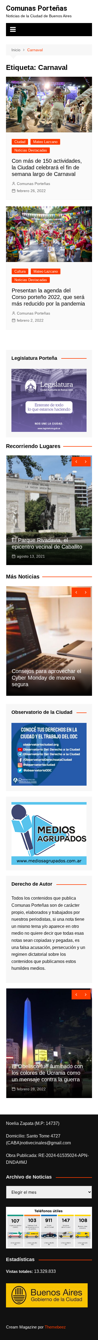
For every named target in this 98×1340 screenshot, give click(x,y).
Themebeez (55, 1327)
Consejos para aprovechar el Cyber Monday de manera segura (46, 677)
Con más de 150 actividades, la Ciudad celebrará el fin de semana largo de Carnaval (47, 167)
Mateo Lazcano (45, 142)
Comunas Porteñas (36, 8)
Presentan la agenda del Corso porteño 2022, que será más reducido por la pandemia (48, 297)
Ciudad (19, 142)
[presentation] (76, 461)
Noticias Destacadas (30, 150)
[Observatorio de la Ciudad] (49, 754)
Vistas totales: (20, 1271)
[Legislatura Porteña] (49, 400)
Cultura (20, 271)
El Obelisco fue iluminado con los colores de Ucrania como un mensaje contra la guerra (47, 1072)
